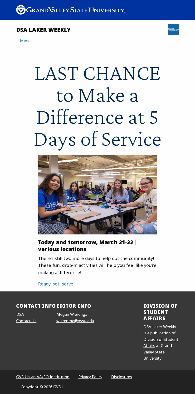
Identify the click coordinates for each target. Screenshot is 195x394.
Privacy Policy (90, 376)
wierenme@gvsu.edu (75, 320)
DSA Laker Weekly (43, 29)
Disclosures (121, 376)
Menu (25, 40)
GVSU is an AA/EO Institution (42, 376)
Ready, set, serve (55, 284)
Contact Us (26, 320)
